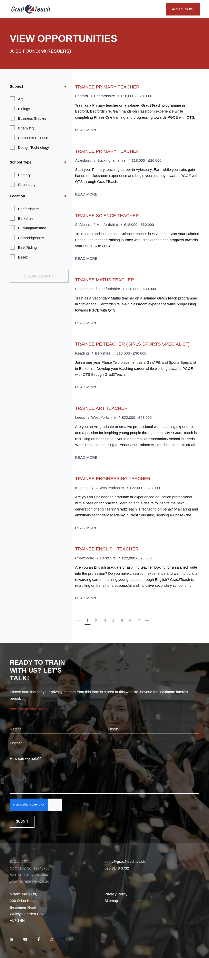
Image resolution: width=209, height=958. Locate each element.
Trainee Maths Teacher (104, 279)
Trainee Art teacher (101, 408)
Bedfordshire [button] (28, 209)
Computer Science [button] (33, 138)
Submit (22, 821)
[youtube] (25, 939)
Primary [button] (24, 175)
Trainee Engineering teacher (112, 478)
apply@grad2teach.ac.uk (124, 862)
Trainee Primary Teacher (107, 87)
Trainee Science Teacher (107, 215)
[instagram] (51, 939)
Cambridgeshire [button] (31, 238)
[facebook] (39, 939)
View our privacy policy (28, 708)
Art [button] (20, 99)
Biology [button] (24, 109)
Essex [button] (23, 257)
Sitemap (111, 901)
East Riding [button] (27, 247)
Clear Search (39, 276)
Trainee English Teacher (107, 548)
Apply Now (182, 9)
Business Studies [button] (32, 118)
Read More (86, 130)
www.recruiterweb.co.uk (29, 881)
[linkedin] (11, 939)
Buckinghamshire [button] (32, 228)
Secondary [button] (27, 185)
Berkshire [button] (25, 219)
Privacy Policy (115, 894)
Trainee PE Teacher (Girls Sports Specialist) (132, 344)
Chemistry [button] (26, 128)
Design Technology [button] (33, 148)
